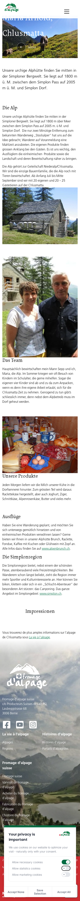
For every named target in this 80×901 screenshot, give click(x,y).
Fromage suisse (12, 776)
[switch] (66, 862)
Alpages (7, 742)
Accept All (64, 892)
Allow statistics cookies (26, 868)
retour (32, 47)
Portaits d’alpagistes (55, 748)
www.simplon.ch (51, 593)
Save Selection (40, 892)
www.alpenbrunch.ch (56, 548)
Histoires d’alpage (57, 734)
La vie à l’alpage (39, 637)
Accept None (16, 892)
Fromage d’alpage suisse (17, 765)
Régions (7, 748)
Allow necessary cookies (27, 862)
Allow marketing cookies (27, 874)
